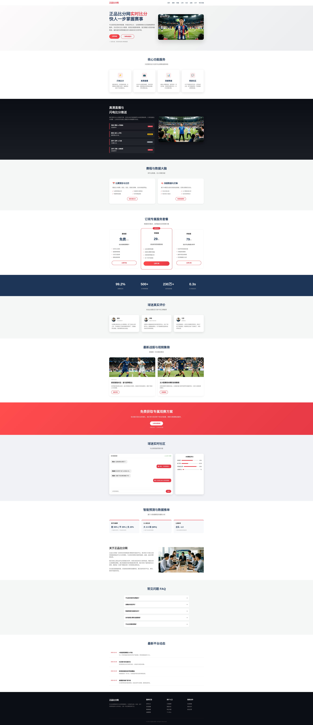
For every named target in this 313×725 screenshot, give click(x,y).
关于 (195, 3)
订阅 (182, 3)
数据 (177, 3)
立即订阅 (156, 263)
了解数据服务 (127, 36)
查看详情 (115, 392)
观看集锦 (164, 392)
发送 (168, 491)
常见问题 (201, 3)
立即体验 (114, 36)
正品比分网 (114, 3)
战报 (191, 3)
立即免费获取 (156, 423)
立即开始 (124, 263)
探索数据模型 (180, 199)
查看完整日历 (132, 199)
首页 (169, 3)
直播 (173, 3)
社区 (186, 3)
